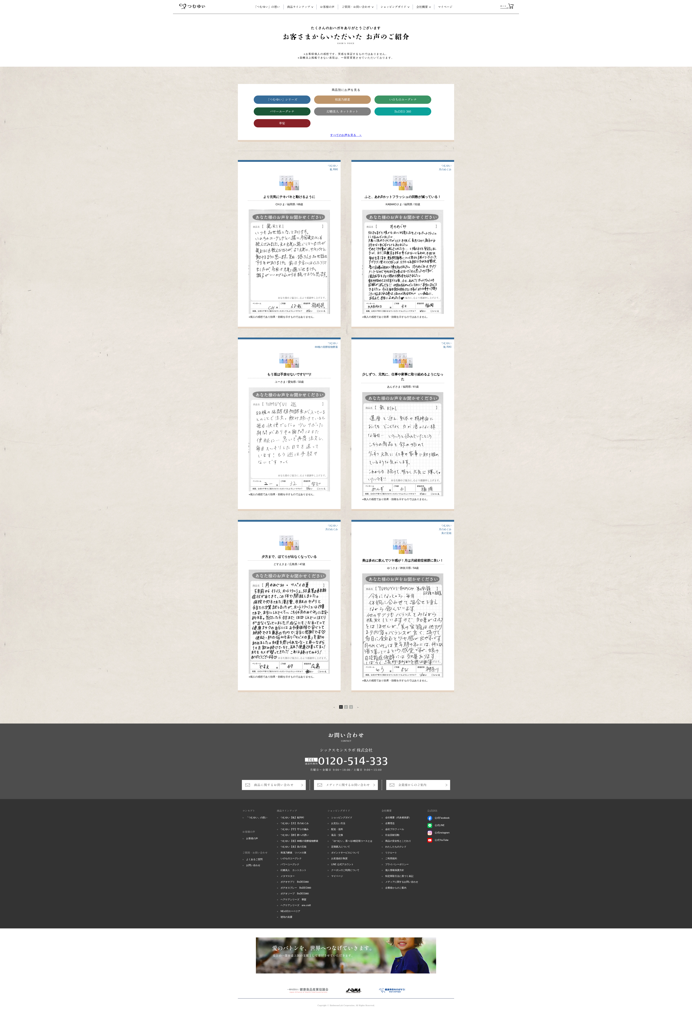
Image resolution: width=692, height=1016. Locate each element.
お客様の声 (252, 838)
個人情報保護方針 (394, 870)
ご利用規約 (391, 858)
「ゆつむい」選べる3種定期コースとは (351, 840)
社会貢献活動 (392, 835)
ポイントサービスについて (345, 852)
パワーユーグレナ (282, 111)
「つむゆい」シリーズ (282, 99)
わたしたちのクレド (395, 846)
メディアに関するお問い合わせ (401, 881)
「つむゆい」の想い (256, 817)
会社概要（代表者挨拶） (398, 817)
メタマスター (288, 876)
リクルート (391, 852)
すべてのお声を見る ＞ (346, 135)
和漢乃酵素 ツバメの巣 (293, 852)
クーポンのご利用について (345, 870)
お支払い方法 (338, 823)
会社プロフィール (394, 829)
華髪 (282, 123)
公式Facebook (442, 817)
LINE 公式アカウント (342, 864)
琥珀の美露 (286, 917)
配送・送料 (337, 829)
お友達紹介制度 (339, 858)
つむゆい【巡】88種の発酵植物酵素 (299, 840)
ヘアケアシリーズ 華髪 (293, 899)
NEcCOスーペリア (290, 911)
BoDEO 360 (402, 111)
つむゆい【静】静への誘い (295, 835)
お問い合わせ (253, 865)
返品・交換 (337, 835)
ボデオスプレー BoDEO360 (296, 887)
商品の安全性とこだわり (398, 840)
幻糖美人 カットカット (342, 111)
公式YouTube (441, 840)
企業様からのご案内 (395, 887)
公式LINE (440, 825)
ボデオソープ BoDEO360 (295, 893)
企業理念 (390, 823)
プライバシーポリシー (397, 864)
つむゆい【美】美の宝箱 (293, 846)
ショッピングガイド (341, 817)
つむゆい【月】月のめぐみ (295, 823)
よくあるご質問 (254, 859)
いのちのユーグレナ (403, 99)
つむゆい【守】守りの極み (295, 829)
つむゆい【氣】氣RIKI (292, 817)
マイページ (337, 876)
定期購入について (340, 846)
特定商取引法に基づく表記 (399, 876)
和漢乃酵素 (342, 99)
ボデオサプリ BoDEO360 (295, 881)
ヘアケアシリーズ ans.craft (296, 905)
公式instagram (442, 832)
